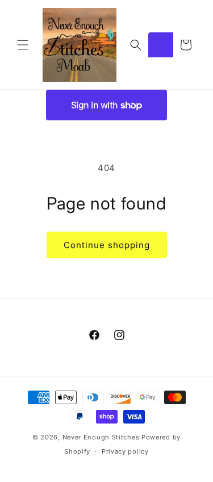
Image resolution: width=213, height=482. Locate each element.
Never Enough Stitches (101, 437)
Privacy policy (125, 451)
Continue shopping (107, 245)
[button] (22, 44)
